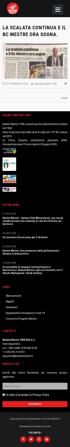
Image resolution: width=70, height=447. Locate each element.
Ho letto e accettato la (27, 394)
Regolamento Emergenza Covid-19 (25, 313)
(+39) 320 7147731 (15, 352)
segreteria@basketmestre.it (18, 356)
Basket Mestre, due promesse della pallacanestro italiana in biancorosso (31, 252)
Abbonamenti (13, 295)
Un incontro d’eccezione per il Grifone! (25, 237)
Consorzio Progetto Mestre (21, 318)
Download (11, 307)
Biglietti (10, 301)
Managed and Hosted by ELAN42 (35, 426)
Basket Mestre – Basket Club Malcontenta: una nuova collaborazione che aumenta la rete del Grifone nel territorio (33, 221)
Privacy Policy (40, 394)
